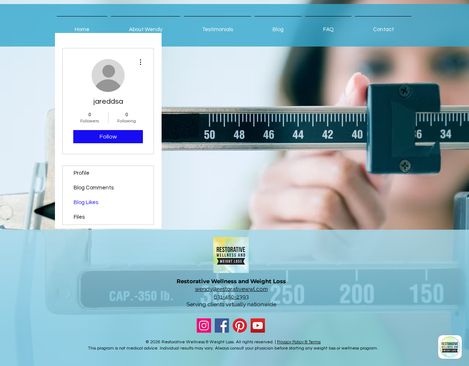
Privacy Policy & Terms (299, 342)
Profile (81, 173)
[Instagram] (204, 325)
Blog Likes (86, 202)
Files (79, 217)
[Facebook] (222, 325)
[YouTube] (258, 325)
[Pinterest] (240, 325)
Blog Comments (94, 188)
